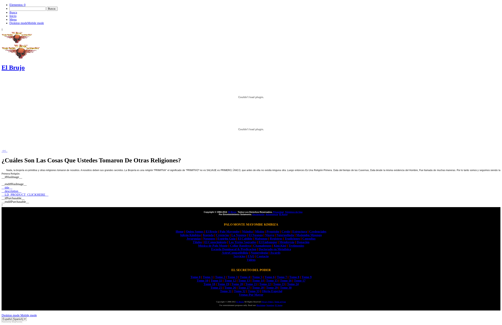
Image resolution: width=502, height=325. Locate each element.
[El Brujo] (17, 42)
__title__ (7, 187)
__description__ (11, 191)
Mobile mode (28, 315)
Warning (270, 305)
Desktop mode (11, 315)
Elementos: (17, 4)
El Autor (278, 305)
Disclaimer (260, 305)
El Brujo (240, 302)
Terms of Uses (280, 302)
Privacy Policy (267, 302)
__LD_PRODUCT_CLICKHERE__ (25, 194)
